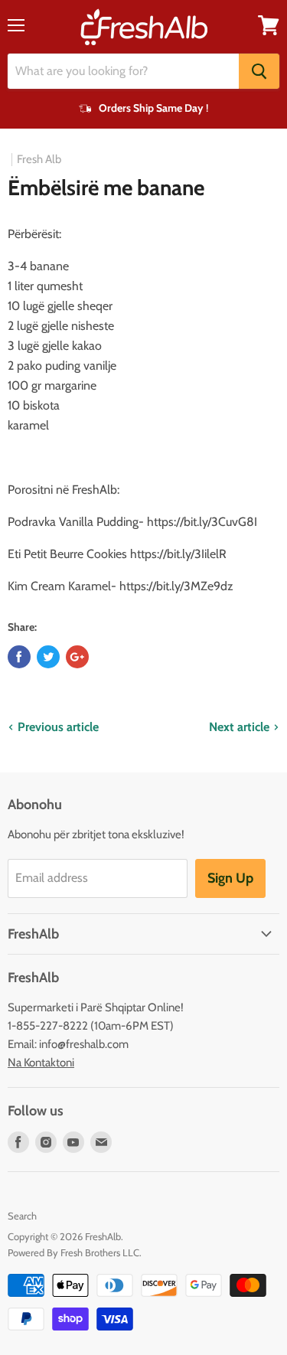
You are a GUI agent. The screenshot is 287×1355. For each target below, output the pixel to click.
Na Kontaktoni (41, 1062)
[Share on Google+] (77, 656)
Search (22, 1216)
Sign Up (230, 878)
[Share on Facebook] (19, 656)
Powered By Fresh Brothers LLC (73, 1252)
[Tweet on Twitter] (48, 656)
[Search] (259, 71)
